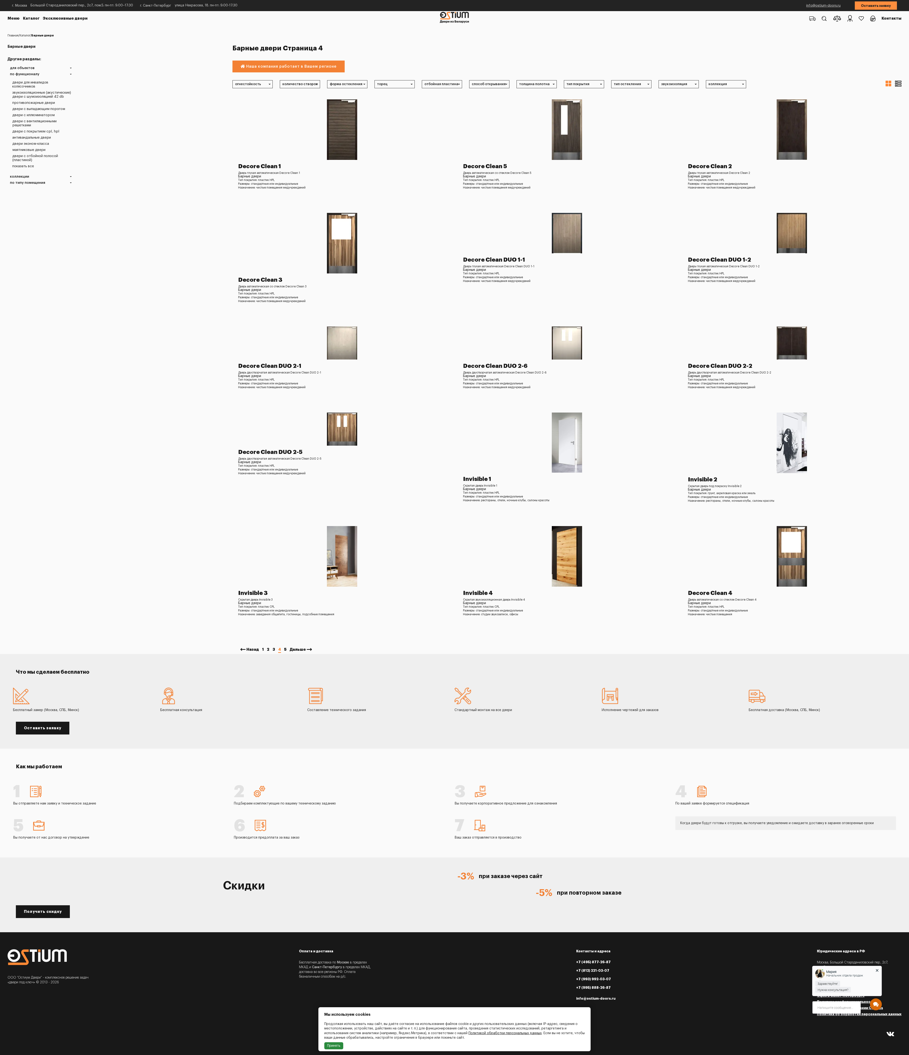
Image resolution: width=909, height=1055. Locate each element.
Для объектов (22, 68)
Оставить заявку (876, 5)
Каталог (31, 18)
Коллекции (19, 176)
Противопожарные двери (33, 103)
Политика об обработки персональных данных (859, 1014)
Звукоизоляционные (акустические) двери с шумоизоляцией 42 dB (41, 94)
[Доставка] (812, 18)
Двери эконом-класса (30, 143)
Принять (333, 1045)
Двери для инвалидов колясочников (30, 84)
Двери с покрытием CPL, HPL (35, 131)
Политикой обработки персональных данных (505, 1033)
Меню (14, 18)
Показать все (23, 166)
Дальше (298, 649)
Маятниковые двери (28, 150)
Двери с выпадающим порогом (38, 109)
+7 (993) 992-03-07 (593, 979)
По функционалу (24, 74)
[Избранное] (861, 18)
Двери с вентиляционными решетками (34, 123)
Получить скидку (43, 912)
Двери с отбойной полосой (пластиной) (35, 158)
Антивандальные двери (31, 137)
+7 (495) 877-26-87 (593, 962)
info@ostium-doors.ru (823, 5)
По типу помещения (27, 183)
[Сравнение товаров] (837, 18)
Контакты (891, 18)
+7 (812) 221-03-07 (592, 970)
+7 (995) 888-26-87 (593, 987)
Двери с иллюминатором (33, 115)
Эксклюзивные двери (65, 18)
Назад (252, 649)
